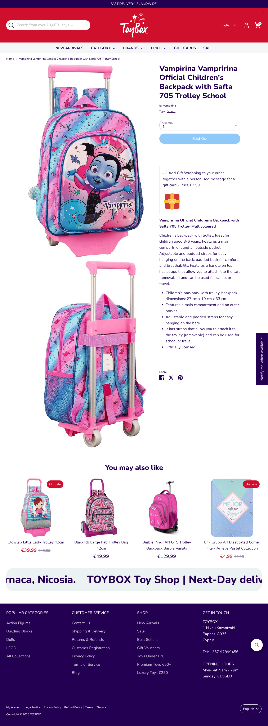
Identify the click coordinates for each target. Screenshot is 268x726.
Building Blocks (19, 631)
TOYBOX (35, 714)
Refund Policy (73, 707)
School (171, 111)
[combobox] (48, 25)
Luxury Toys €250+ (153, 672)
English (226, 25)
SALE (208, 48)
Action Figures (18, 623)
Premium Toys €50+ (154, 664)
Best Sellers (147, 639)
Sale (141, 631)
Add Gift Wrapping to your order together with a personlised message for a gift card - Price (199, 179)
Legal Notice (32, 707)
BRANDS (131, 48)
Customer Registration (91, 647)
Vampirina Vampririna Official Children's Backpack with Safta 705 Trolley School (69, 59)
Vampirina (169, 106)
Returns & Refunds (88, 639)
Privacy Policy (83, 656)
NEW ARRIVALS (69, 48)
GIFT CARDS (185, 48)
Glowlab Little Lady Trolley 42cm (36, 542)
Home (10, 59)
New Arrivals (148, 623)
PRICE (156, 48)
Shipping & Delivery (89, 631)
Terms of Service (86, 664)
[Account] (246, 25)
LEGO (11, 647)
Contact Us (81, 623)
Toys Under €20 (151, 656)
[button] (257, 645)
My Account (14, 707)
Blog (76, 672)
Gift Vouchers (148, 647)
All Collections (18, 656)
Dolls (10, 639)
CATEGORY (101, 48)
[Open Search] (10, 24)
